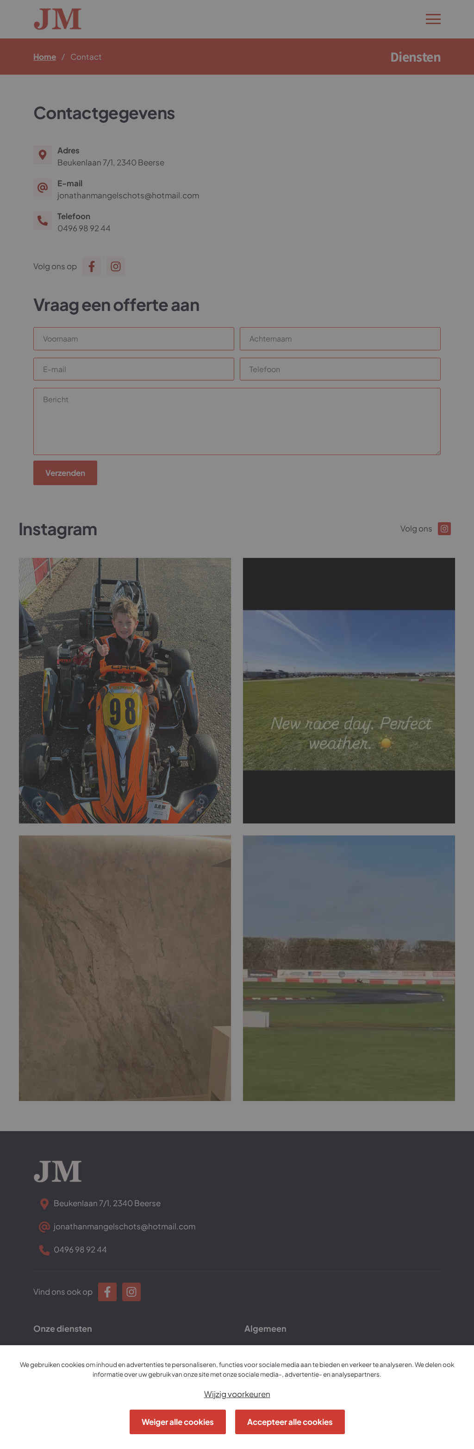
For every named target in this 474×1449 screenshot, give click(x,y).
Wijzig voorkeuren (237, 1394)
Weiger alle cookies (178, 1422)
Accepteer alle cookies (290, 1422)
